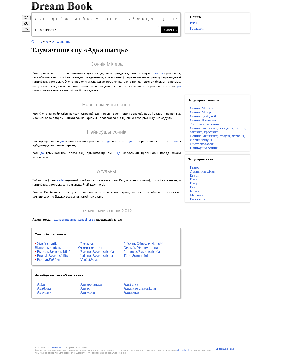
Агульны (106, 171)
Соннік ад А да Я (203, 116)
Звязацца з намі (225, 348)
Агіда (41, 284)
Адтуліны (87, 292)
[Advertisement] (217, 64)
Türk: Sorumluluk (136, 255)
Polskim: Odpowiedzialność (143, 243)
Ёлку (193, 183)
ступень (157, 73)
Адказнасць (61, 41)
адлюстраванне (65, 219)
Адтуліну (44, 292)
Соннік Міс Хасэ (202, 108)
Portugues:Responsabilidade (143, 251)
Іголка (194, 191)
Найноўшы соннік (106, 132)
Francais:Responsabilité (53, 251)
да (179, 86)
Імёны (194, 23)
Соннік (36, 41)
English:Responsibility (53, 255)
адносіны (84, 219)
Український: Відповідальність (48, 245)
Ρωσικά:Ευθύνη (48, 259)
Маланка (196, 195)
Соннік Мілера (107, 64)
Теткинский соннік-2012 (107, 210)
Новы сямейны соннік (106, 104)
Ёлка (193, 179)
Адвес (85, 288)
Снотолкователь (202, 144)
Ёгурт (194, 175)
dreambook (56, 347)
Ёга (192, 187)
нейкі (60, 180)
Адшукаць (131, 292)
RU (26, 23)
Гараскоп (197, 28)
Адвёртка (131, 284)
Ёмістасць (197, 199)
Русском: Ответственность (91, 245)
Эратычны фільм (202, 171)
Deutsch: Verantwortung (141, 247)
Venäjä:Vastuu (90, 259)
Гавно (194, 167)
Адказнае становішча (140, 288)
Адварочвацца (91, 284)
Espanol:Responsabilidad (98, 251)
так (176, 141)
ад (144, 86)
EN (26, 29)
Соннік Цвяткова (203, 120)
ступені (131, 141)
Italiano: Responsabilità (96, 255)
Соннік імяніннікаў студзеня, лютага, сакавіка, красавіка (218, 130)
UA (26, 18)
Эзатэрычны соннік (205, 124)
